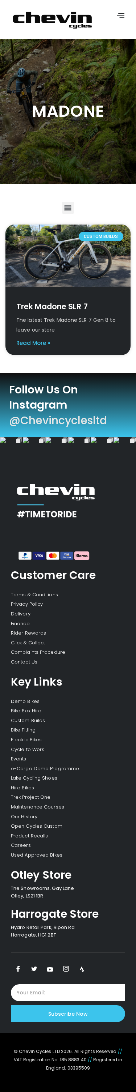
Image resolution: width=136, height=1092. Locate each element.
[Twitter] (34, 969)
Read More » (33, 343)
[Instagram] (66, 969)
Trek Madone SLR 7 (52, 306)
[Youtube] (50, 969)
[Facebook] (18, 969)
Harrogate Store (55, 914)
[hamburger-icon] (120, 16)
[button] (68, 208)
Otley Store (41, 875)
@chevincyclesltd (58, 420)
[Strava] (82, 969)
